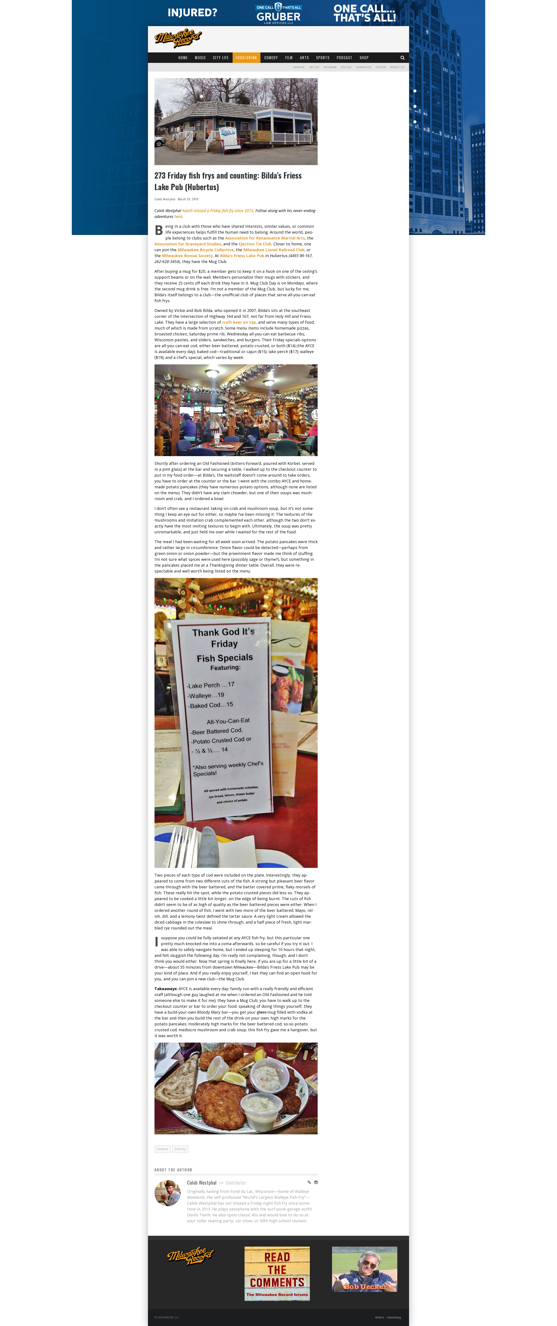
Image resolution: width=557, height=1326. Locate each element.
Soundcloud (363, 67)
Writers (379, 1317)
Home (183, 57)
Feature (162, 1149)
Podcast (344, 57)
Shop (364, 57)
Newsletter (397, 67)
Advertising (394, 1317)
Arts (304, 57)
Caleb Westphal (164, 199)
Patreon (381, 67)
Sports (323, 57)
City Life (221, 57)
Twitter (314, 67)
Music (200, 57)
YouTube (346, 67)
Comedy (271, 57)
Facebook (299, 67)
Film (289, 57)
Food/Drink (246, 57)
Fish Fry (180, 1149)
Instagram (330, 67)
